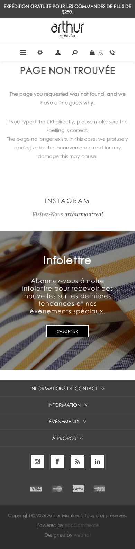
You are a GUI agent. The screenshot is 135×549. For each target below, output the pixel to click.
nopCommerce (82, 525)
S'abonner (67, 331)
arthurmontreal (83, 214)
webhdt (82, 535)
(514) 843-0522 (112, 52)
